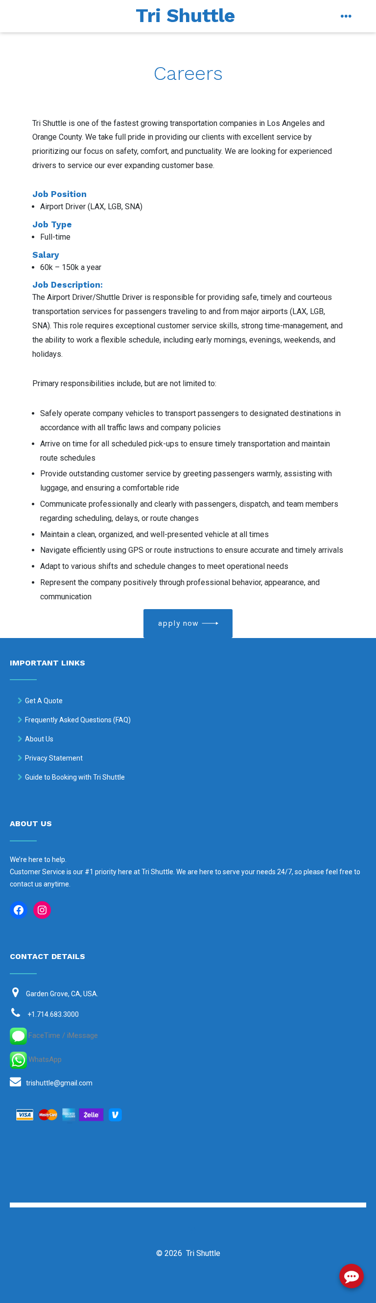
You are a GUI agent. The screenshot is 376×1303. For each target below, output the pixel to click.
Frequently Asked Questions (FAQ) (78, 720)
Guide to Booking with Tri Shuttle (75, 777)
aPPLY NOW (178, 623)
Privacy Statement (54, 758)
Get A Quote (44, 701)
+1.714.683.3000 (53, 1014)
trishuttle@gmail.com (59, 1083)
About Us (39, 739)
